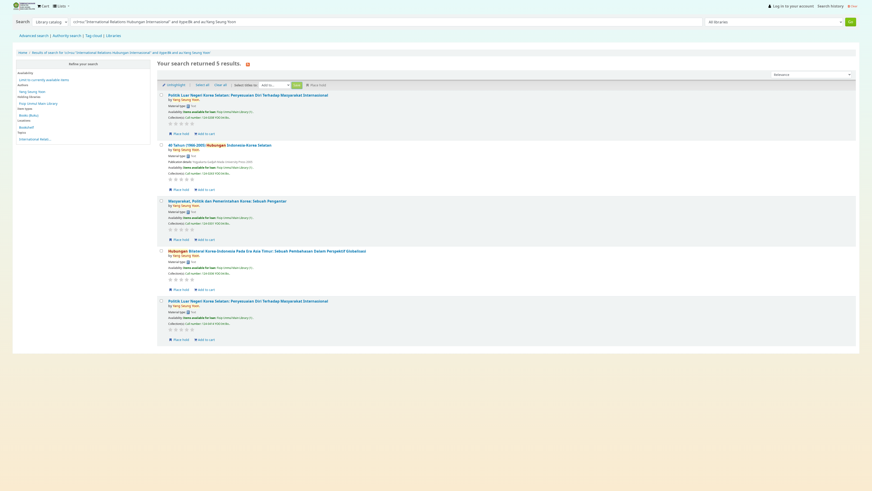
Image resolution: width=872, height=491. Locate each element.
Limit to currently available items (44, 80)
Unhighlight (175, 85)
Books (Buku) (28, 115)
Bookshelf (26, 127)
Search (23, 22)
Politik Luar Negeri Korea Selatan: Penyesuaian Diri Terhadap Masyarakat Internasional (248, 95)
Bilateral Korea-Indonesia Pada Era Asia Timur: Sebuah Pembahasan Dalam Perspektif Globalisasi (267, 251)
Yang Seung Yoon (32, 92)
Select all (202, 85)
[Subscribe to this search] (248, 64)
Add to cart (206, 134)
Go (850, 22)
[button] (43, 6)
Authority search (67, 36)
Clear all (220, 85)
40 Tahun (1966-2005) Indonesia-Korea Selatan (220, 145)
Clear (853, 6)
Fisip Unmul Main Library (24, 6)
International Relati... (35, 139)
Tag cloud (93, 36)
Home (22, 52)
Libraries (113, 36)
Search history (831, 6)
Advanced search (34, 36)
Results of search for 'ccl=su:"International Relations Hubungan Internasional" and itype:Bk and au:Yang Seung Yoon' (121, 52)
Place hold (181, 134)
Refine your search (83, 64)
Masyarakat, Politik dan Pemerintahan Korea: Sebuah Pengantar (227, 201)
